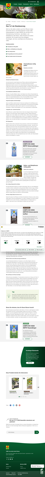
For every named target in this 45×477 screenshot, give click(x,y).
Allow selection (31, 249)
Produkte (15, 4)
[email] (16, 405)
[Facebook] (7, 459)
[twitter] (13, 405)
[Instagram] (9, 459)
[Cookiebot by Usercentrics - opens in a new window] (39, 227)
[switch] (17, 243)
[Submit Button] (37, 432)
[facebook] (10, 405)
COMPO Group (23, 468)
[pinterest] (19, 405)
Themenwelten (26, 4)
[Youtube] (10, 459)
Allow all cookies (40, 249)
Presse (21, 466)
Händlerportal (8, 466)
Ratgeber (20, 4)
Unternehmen (36, 4)
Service (31, 4)
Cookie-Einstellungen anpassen (11, 474)
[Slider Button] (38, 387)
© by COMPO (20, 474)
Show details (39, 246)
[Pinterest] (12, 459)
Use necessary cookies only (21, 249)
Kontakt (7, 468)
